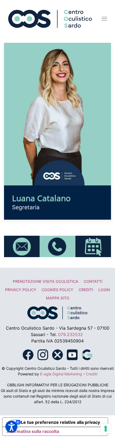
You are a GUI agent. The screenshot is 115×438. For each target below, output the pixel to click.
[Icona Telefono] (57, 246)
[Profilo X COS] (57, 354)
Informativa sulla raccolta (33, 431)
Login (104, 289)
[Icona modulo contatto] (22, 246)
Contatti (93, 281)
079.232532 (70, 334)
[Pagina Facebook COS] (28, 354)
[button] (104, 18)
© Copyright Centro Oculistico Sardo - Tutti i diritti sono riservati (58, 368)
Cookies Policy (57, 289)
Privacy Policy (20, 289)
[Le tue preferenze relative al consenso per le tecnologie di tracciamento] (106, 429)
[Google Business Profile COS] (87, 354)
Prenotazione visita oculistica (45, 281)
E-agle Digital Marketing (61, 374)
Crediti (86, 289)
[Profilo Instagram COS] (42, 354)
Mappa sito (57, 298)
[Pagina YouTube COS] (72, 354)
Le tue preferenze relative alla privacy (60, 422)
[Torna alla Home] (50, 18)
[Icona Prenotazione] (93, 246)
